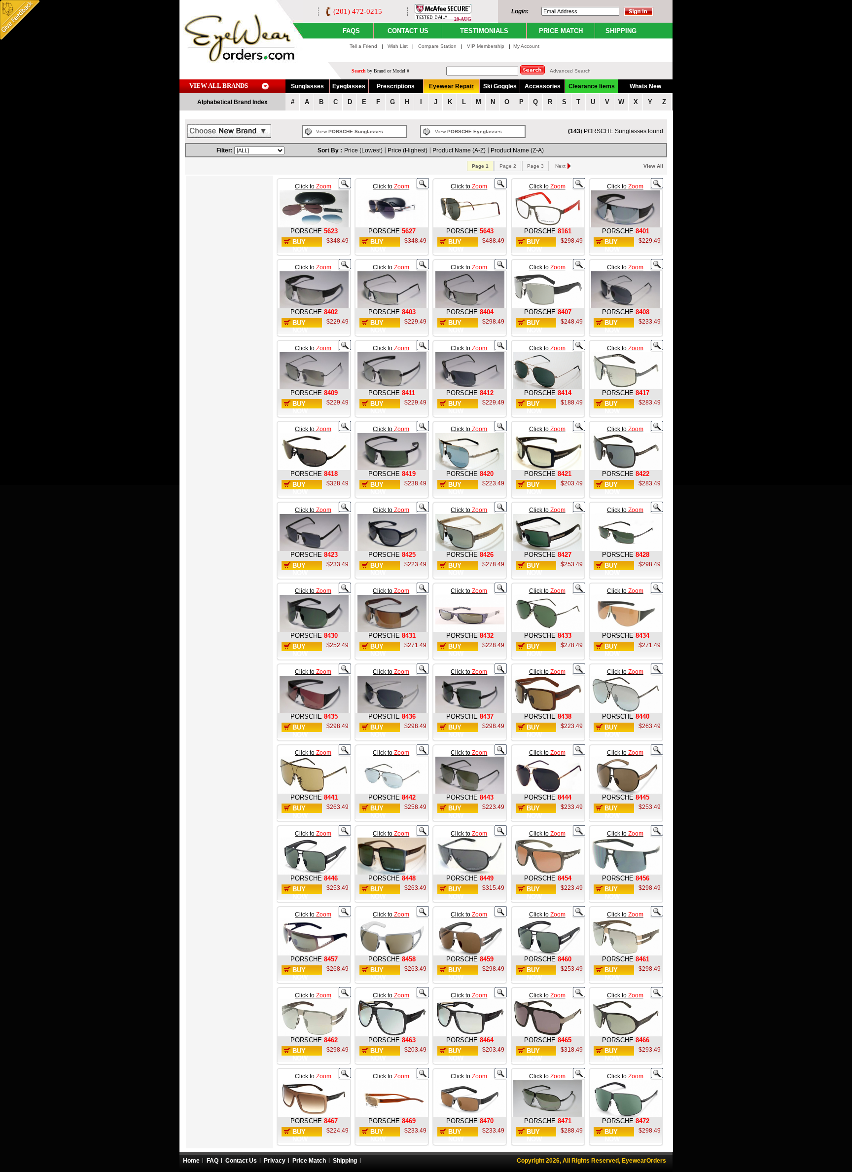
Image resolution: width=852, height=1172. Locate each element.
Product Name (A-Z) (459, 150)
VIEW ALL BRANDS (218, 85)
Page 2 (507, 166)
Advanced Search (570, 70)
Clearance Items (591, 86)
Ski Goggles (500, 86)
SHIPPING (621, 31)
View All (653, 166)
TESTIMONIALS (484, 31)
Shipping (345, 1160)
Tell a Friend (363, 46)
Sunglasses (307, 86)
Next (560, 166)
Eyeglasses (348, 86)
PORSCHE (306, 231)
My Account (526, 46)
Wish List (398, 46)
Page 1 (480, 166)
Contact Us (241, 1160)
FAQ (212, 1160)
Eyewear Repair (451, 86)
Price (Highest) (407, 150)
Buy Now (300, 245)
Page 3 (535, 166)
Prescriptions (396, 86)
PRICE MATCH (561, 31)
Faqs (351, 31)
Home (191, 1160)
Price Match (309, 1160)
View (349, 131)
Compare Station (438, 46)
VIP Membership (485, 46)
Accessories (543, 86)
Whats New (645, 86)
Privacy (274, 1160)
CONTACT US (408, 31)
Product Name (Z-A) (517, 150)
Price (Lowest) (363, 150)
